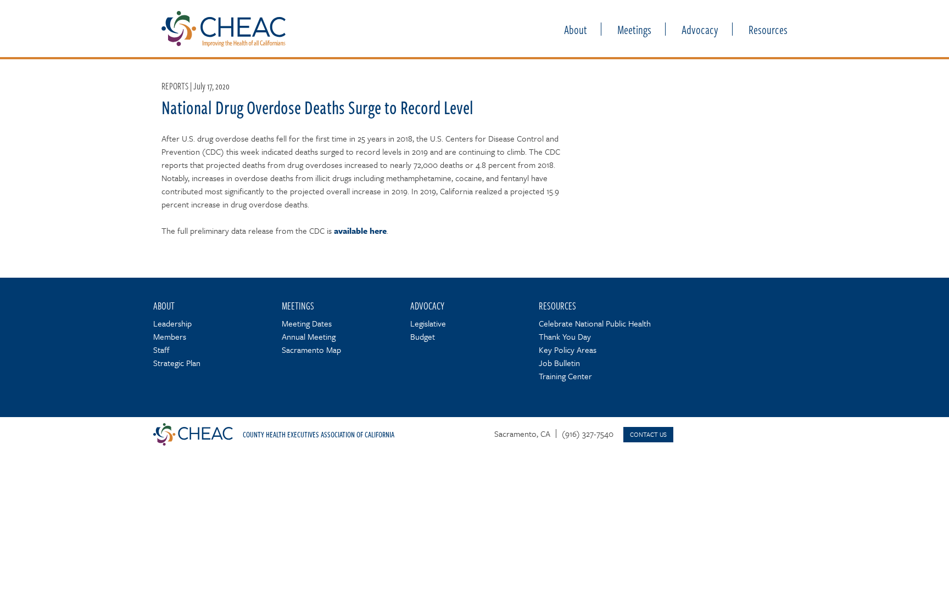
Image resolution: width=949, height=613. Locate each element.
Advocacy (700, 29)
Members (169, 336)
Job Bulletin (559, 363)
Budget (422, 336)
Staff (161, 350)
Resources (768, 29)
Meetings (634, 29)
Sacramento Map (311, 350)
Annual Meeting (309, 336)
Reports (174, 86)
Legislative (428, 323)
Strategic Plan (176, 363)
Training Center (565, 376)
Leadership (172, 323)
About (575, 29)
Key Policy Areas (567, 350)
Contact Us (648, 434)
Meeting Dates (307, 323)
